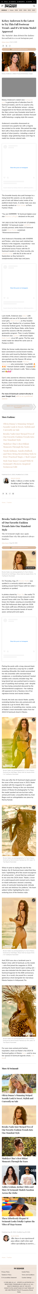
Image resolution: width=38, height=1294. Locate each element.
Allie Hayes (5, 543)
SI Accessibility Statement (9, 1277)
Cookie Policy (26, 1272)
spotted (16, 336)
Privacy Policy (5, 1272)
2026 (16, 10)
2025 (20, 10)
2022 (33, 10)
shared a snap (7, 254)
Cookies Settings (26, 1277)
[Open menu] (2, 6)
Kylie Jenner (21, 205)
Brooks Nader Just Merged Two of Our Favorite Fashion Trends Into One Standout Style (18, 437)
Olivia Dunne (15, 321)
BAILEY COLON (15, 478)
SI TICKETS (12, 2)
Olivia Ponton (12, 230)
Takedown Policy (6, 1275)
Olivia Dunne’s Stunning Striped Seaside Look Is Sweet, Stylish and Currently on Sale (19, 427)
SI (2, 2)
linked (24, 316)
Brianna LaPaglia (11, 216)
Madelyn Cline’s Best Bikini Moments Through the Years (16, 445)
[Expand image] (33, 54)
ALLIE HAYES (15, 1236)
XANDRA (27, 225)
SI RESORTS (21, 2)
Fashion (9, 502)
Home (11, 10)
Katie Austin (6, 338)
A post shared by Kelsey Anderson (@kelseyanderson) (19, 187)
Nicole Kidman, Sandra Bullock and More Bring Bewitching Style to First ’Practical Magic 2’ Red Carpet (19, 454)
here (24, 1053)
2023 (29, 10)
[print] (13, 493)
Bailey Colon (5, 42)
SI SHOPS (29, 2)
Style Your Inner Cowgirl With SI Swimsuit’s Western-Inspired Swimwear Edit (18, 464)
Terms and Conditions (28, 1275)
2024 (24, 10)
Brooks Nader (24, 581)
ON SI (6, 2)
